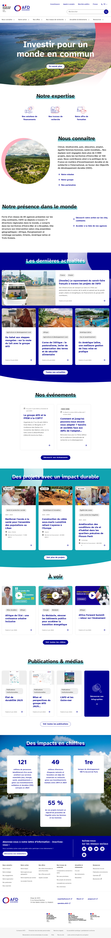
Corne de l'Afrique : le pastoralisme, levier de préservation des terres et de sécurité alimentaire (55, 348)
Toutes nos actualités (55, 372)
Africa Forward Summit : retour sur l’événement (92, 616)
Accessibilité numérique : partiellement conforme (81, 930)
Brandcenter (96, 879)
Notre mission (67, 175)
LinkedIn (102, 849)
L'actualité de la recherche (64, 883)
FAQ (52, 935)
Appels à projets (69, 4)
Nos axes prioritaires (63, 876)
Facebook (84, 849)
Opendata (96, 875)
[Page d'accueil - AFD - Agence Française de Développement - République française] (15, 900)
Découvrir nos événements (55, 458)
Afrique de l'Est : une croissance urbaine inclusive (17, 618)
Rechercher (106, 12)
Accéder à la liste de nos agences (91, 226)
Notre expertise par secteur (28, 877)
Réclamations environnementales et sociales (35, 935)
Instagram (84, 855)
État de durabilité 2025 (14, 699)
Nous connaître (7, 19)
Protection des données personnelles (39, 930)
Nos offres (36, 19)
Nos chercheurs (61, 886)
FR (104, 4)
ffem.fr (79, 899)
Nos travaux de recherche (55, 19)
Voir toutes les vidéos (55, 642)
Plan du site (60, 935)
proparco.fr (92, 899)
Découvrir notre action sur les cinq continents (91, 219)
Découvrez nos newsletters (15, 854)
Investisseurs (55, 4)
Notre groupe (67, 180)
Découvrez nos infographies (96, 698)
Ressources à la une (98, 868)
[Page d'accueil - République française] (26, 8)
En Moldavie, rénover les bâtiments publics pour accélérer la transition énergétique (54, 620)
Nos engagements (8, 875)
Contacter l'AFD (20, 930)
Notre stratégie (7, 872)
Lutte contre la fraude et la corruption (77, 935)
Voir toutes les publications (55, 724)
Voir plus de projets (56, 557)
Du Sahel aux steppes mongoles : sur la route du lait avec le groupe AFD (18, 342)
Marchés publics (83, 4)
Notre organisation (8, 879)
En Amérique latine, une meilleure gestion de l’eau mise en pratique (91, 347)
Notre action (22, 19)
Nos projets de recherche (64, 880)
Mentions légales (58, 930)
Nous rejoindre (7, 886)
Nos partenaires (68, 185)
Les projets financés (26, 881)
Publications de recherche (100, 872)
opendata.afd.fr (63, 903)
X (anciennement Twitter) (90, 849)
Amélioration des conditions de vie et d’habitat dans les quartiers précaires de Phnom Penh (91, 530)
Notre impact (24, 868)
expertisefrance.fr (64, 899)
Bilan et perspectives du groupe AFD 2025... (42, 702)
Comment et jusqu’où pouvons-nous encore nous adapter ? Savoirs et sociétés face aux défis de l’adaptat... (73, 425)
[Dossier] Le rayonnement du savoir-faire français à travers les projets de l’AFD (82, 282)
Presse (95, 4)
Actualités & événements (78, 19)
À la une (77, 870)
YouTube (96, 849)
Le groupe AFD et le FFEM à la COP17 (35, 417)
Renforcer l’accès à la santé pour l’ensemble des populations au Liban (17, 524)
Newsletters (78, 877)
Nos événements (79, 874)
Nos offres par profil (44, 874)
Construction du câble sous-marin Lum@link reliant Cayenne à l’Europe (54, 524)
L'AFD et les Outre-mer (66, 699)
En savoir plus (55, 66)
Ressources (97, 19)
